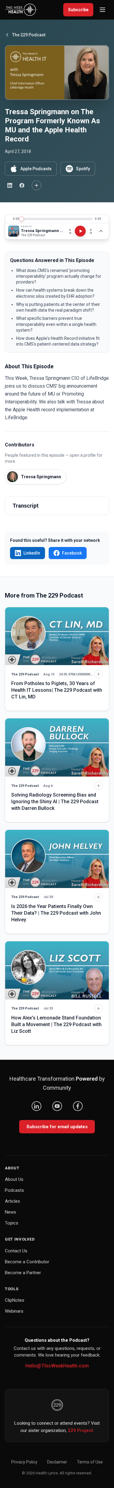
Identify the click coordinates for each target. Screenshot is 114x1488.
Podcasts (14, 1190)
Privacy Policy (24, 1462)
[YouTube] (57, 1106)
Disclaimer (57, 1462)
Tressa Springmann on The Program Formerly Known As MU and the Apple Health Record (42, 230)
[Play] (80, 231)
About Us (14, 1179)
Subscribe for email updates (57, 1126)
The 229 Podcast (28, 34)
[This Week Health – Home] (21, 9)
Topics (11, 1223)
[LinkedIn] (36, 1106)
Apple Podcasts (36, 168)
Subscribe (78, 9)
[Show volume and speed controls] (101, 231)
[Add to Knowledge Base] (36, 185)
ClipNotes (14, 1300)
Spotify (83, 168)
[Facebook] (78, 1106)
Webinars (14, 1311)
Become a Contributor (27, 1261)
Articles (12, 1201)
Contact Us (16, 1251)
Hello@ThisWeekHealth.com (57, 1366)
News (10, 1212)
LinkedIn (31, 553)
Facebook (72, 553)
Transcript (25, 505)
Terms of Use (90, 1462)
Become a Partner (23, 1272)
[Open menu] (102, 9)
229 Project (80, 1430)
